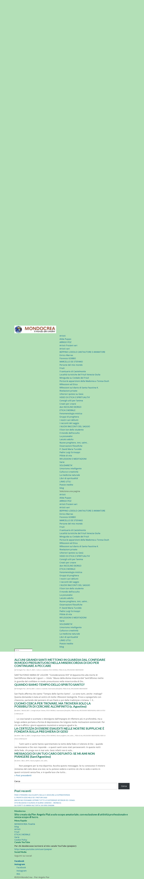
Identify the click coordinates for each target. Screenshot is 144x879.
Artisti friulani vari (68, 345)
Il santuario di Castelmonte (73, 371)
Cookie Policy (20, 839)
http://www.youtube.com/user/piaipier (33, 849)
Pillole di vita (66, 455)
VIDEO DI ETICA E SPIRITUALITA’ (75, 397)
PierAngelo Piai (20, 670)
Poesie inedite (66, 484)
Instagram (19, 864)
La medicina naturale (70, 475)
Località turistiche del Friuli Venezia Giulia (80, 374)
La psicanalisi (66, 436)
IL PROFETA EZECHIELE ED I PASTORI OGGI (30, 797)
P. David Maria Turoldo (71, 449)
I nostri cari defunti (69, 420)
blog (62, 488)
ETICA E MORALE (67, 410)
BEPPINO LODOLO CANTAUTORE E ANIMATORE (82, 352)
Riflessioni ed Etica (69, 384)
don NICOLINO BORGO (70, 407)
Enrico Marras (66, 355)
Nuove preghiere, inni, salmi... (65, 736)
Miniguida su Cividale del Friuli (74, 377)
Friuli (62, 368)
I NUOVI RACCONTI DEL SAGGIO (75, 426)
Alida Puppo (65, 339)
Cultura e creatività (69, 471)
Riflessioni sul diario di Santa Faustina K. (79, 387)
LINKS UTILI (65, 481)
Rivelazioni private (68, 390)
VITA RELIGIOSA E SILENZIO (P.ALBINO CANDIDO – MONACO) (37, 803)
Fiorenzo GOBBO (68, 358)
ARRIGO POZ (65, 342)
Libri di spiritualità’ (69, 478)
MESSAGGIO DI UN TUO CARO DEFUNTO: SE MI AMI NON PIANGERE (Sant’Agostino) (54, 755)
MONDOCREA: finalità (24, 824)
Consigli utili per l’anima (71, 400)
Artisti (63, 335)
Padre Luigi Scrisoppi (70, 452)
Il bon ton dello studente (72, 429)
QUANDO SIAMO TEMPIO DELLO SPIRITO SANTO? (49, 684)
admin (18, 710)
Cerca (17, 781)
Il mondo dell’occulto (70, 433)
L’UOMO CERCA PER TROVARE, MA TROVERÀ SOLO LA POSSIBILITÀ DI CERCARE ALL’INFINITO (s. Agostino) (52, 704)
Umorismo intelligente (71, 468)
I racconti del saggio (69, 423)
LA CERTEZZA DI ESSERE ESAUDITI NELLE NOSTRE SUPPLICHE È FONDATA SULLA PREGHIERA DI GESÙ (59, 730)
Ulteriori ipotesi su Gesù (71, 394)
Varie (62, 462)
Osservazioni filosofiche (71, 446)
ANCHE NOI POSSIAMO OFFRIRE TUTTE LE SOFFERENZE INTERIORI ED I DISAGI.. (44, 800)
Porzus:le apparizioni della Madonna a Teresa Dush (84, 381)
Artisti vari (65, 348)
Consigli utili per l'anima (38, 710)
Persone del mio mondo (71, 365)
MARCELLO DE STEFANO (71, 361)
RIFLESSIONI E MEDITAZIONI (73, 458)
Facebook (19, 861)
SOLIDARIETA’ (66, 465)
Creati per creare (68, 403)
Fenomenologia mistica (71, 413)
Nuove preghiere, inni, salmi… (74, 442)
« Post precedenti (23, 775)
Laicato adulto (66, 439)
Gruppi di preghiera (69, 416)
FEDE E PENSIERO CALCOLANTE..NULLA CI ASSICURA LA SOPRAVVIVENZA (42, 795)
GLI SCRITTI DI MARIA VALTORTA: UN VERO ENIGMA (34, 805)
